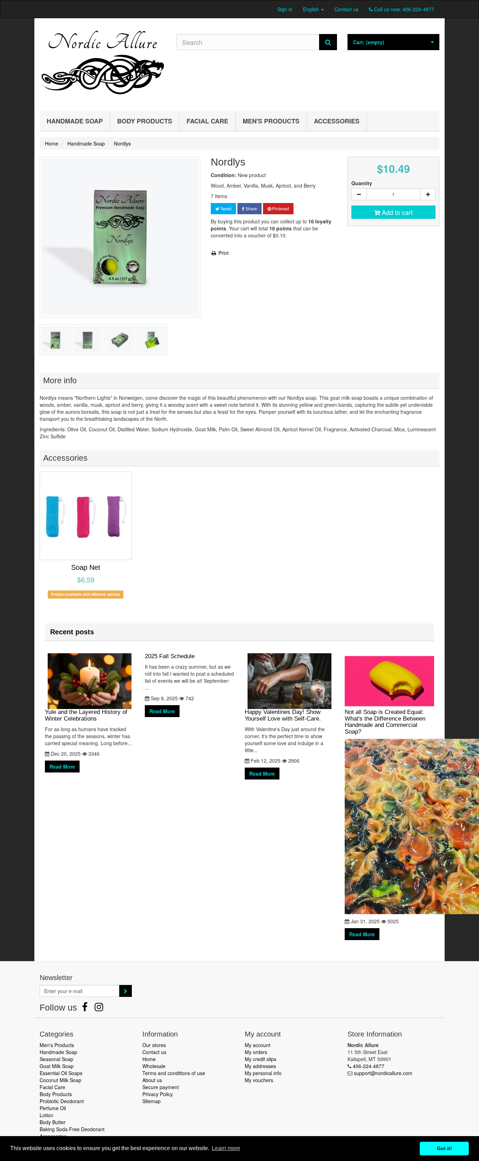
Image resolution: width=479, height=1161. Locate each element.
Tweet (225, 208)
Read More (62, 766)
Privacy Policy (157, 1094)
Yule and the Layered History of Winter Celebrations (86, 715)
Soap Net (85, 567)
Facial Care (207, 121)
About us (152, 1080)
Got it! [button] (444, 1148)
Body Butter (53, 1122)
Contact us (346, 9)
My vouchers (259, 1080)
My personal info (263, 1072)
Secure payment (160, 1087)
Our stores (154, 1044)
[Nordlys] (55, 339)
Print (223, 252)
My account (257, 1044)
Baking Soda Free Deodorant (72, 1129)
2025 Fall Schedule (170, 656)
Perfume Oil (53, 1108)
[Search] (328, 42)
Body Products (144, 121)
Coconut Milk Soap (60, 1080)
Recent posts (72, 632)
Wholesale (154, 1065)
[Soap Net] (85, 516)
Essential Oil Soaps (61, 1072)
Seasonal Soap (56, 1058)
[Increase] (428, 194)
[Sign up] (125, 991)
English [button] (312, 9)
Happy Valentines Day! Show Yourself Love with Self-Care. (283, 715)
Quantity (361, 183)
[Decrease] (359, 194)
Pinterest (280, 208)
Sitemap (151, 1101)
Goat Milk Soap (57, 1065)
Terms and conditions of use (173, 1072)
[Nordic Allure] (103, 62)
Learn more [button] (226, 1148)
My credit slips (260, 1058)
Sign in (284, 9)
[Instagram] (99, 1008)
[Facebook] (86, 1008)
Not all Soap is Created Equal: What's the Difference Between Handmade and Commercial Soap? (385, 722)
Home (149, 1058)
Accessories (336, 121)
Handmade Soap (75, 121)
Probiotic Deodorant (62, 1101)
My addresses (260, 1065)
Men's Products (271, 121)
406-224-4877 (418, 9)
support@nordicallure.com (383, 1072)
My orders (256, 1051)
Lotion (46, 1115)
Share (250, 208)
